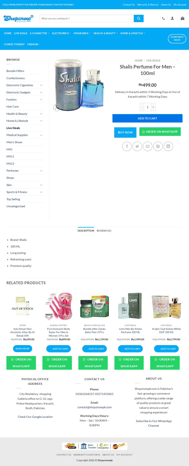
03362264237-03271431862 (94, 394)
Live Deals (21, 33)
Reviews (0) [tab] (104, 230)
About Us (166, 4)
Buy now (125, 132)
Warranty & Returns (148, 4)
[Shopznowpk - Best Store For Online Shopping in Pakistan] (18, 18)
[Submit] (139, 18)
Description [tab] (86, 230)
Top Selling (13, 199)
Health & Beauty (105, 33)
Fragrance (81, 33)
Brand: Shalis (18, 239)
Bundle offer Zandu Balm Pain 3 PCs (94, 330)
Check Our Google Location (35, 416)
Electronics (60, 33)
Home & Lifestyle (17, 120)
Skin (9, 185)
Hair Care (12, 106)
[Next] (182, 332)
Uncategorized (15, 206)
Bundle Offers (15, 71)
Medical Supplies (17, 135)
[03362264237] (164, 18)
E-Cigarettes (38, 33)
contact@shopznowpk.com (95, 407)
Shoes (10, 177)
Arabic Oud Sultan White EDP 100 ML (166, 330)
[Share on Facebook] (127, 146)
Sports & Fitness (16, 192)
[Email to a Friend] (147, 146)
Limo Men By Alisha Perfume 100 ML (130, 330)
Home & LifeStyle (132, 33)
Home (7, 33)
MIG (9, 149)
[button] (172, 18)
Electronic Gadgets (18, 92)
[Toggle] (41, 85)
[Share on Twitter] (137, 146)
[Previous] (6, 332)
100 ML (15, 246)
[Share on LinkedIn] (168, 146)
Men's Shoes (14, 142)
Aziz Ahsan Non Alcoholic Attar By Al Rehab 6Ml (22, 332)
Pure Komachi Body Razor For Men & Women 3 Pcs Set (58, 332)
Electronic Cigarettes (19, 85)
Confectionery (14, 44)
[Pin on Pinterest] (158, 146)
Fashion (32, 44)
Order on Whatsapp (162, 131)
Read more (22, 348)
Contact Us (129, 4)
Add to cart (147, 118)
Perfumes (12, 170)
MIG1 (10, 156)
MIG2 (10, 163)
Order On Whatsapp (22, 363)
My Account (179, 4)
